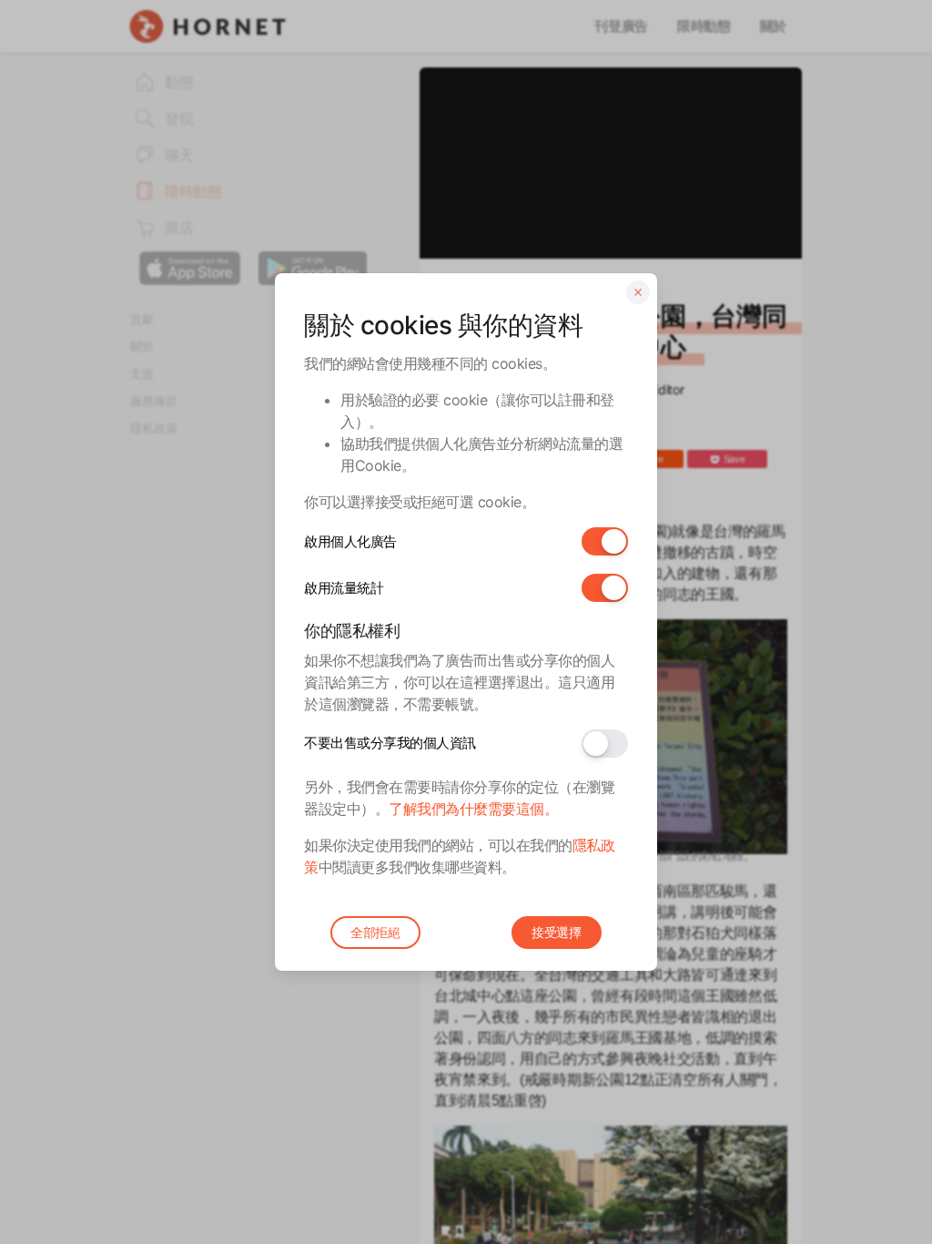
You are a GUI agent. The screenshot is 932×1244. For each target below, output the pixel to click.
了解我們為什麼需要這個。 (473, 809)
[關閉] (638, 292)
